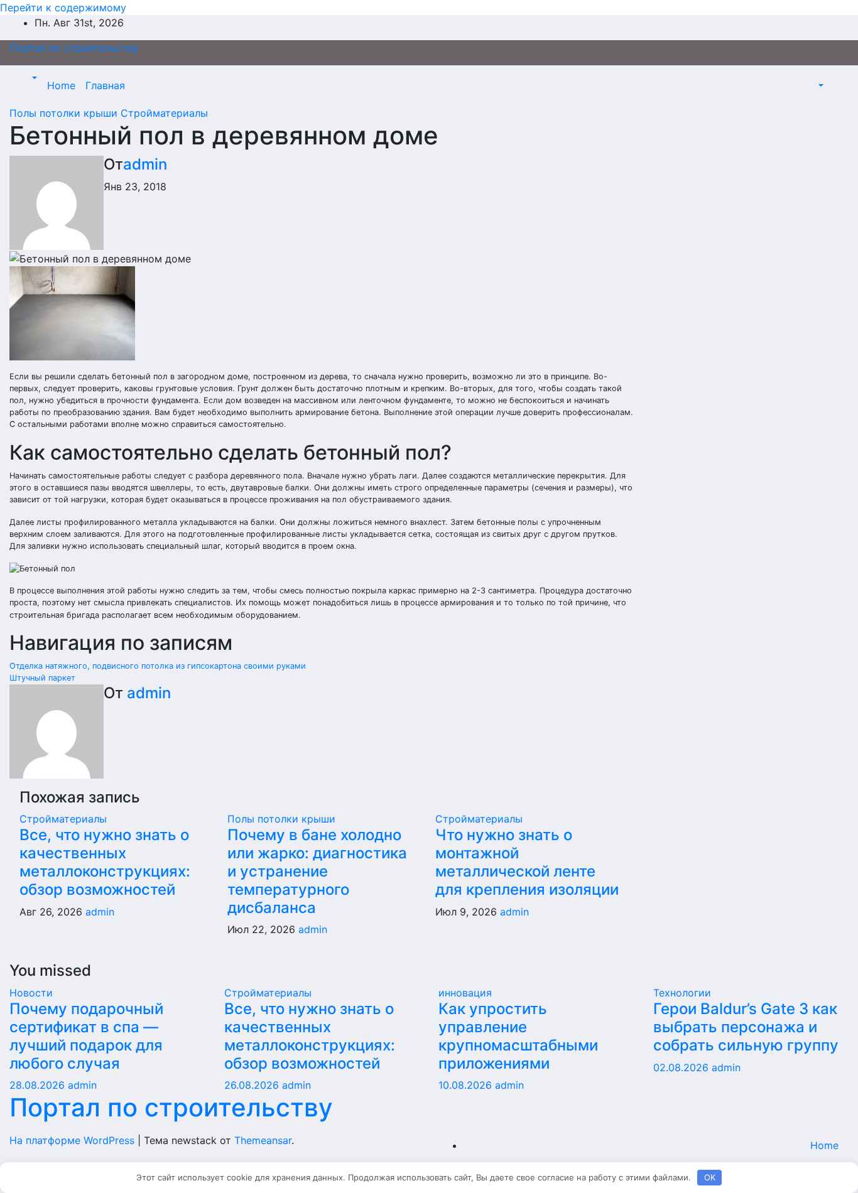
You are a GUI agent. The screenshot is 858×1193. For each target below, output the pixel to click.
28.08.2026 (38, 1085)
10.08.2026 (466, 1085)
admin (145, 164)
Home (61, 85)
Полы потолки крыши (65, 113)
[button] (33, 78)
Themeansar (262, 1140)
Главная (105, 85)
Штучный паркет (42, 678)
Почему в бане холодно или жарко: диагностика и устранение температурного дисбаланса (317, 871)
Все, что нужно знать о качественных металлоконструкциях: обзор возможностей (104, 862)
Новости (31, 992)
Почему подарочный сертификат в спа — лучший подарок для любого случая (86, 1036)
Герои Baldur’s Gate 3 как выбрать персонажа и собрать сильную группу (746, 1027)
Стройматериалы (164, 113)
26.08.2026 (253, 1085)
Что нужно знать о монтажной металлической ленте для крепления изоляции (527, 862)
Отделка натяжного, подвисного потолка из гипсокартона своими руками (157, 666)
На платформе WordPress (73, 1140)
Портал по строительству (74, 47)
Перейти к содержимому (63, 7)
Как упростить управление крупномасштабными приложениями (518, 1036)
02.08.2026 (682, 1067)
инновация (465, 992)
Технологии (682, 992)
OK (709, 1177)
